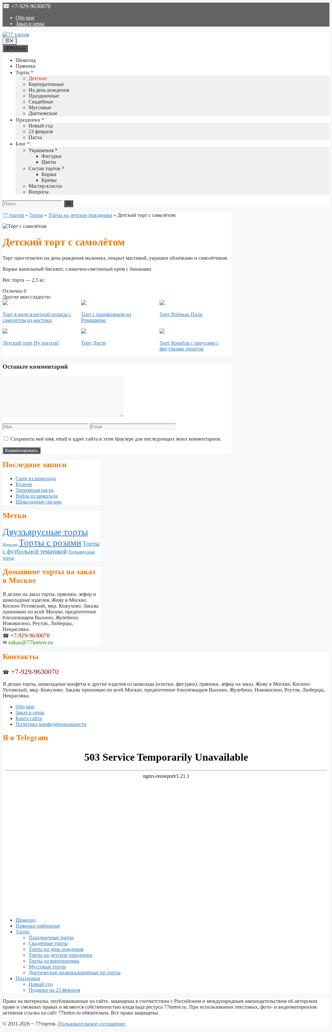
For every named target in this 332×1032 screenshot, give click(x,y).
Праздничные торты (51, 937)
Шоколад (26, 60)
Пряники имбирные (38, 926)
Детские (38, 78)
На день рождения (49, 90)
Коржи (49, 174)
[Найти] (68, 203)
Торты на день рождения (56, 949)
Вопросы (39, 192)
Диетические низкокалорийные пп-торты (75, 972)
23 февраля (41, 131)
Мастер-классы (45, 186)
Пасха (35, 137)
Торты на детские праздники (80, 215)
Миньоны (10, 544)
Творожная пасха (34, 490)
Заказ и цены (30, 23)
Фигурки (52, 156)
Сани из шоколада (36, 478)
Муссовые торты (47, 966)
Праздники (28, 120)
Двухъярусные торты (45, 532)
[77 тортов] (16, 34)
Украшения (41, 150)
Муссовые (40, 107)
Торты (23, 72)
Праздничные (44, 96)
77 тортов (13, 215)
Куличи (24, 484)
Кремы (49, 180)
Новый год (41, 125)
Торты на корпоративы (54, 961)
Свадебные (41, 101)
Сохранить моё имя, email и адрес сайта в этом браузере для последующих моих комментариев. (115, 439)
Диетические (43, 113)
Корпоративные (46, 84)
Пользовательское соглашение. (92, 1023)
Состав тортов (44, 168)
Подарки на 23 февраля (54, 990)
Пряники (26, 66)
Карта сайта (29, 718)
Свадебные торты (48, 943)
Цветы (49, 162)
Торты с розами (50, 542)
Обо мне (25, 17)
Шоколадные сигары (39, 501)
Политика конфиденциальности (51, 724)
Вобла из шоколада (37, 496)
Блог (21, 144)
